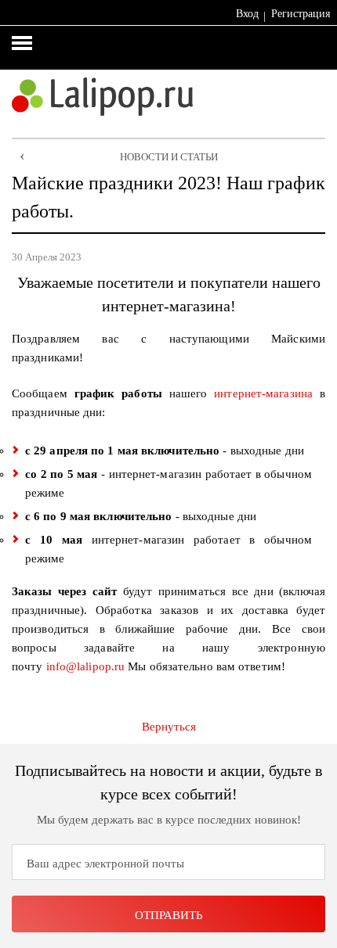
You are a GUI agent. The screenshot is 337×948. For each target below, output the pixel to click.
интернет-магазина (263, 393)
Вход (247, 14)
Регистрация (300, 14)
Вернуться (169, 726)
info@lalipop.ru (85, 666)
